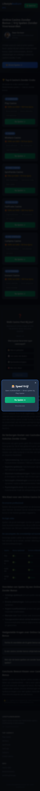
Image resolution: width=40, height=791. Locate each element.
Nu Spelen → (20, 400)
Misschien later (20, 406)
